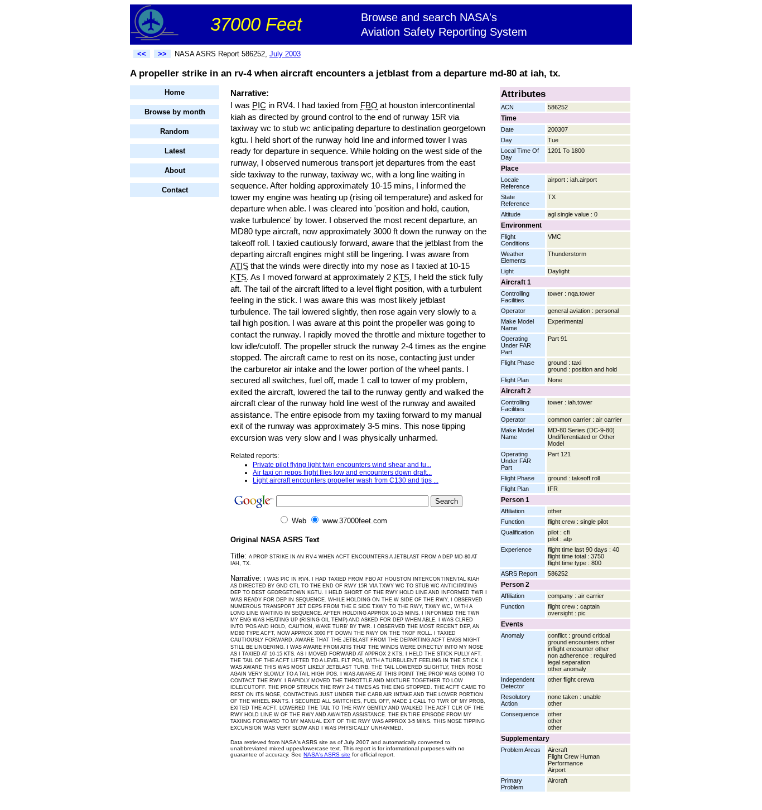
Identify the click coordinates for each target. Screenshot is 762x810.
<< (141, 54)
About (175, 170)
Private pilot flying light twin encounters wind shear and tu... (342, 465)
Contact (175, 190)
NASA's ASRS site (326, 754)
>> (162, 54)
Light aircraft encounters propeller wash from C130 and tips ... (345, 480)
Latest (175, 151)
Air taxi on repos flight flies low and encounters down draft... (342, 472)
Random (174, 131)
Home (175, 92)
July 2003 (285, 54)
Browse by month (174, 112)
